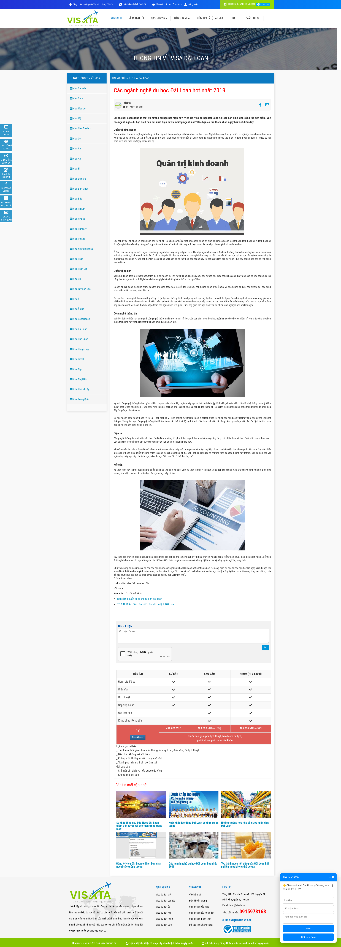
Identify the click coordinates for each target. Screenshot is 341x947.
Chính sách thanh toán (200, 918)
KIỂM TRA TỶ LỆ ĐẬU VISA (210, 18)
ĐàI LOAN (144, 78)
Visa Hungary (79, 228)
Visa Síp (76, 279)
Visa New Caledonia (82, 249)
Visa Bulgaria (79, 178)
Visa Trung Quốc (81, 399)
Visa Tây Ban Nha (81, 288)
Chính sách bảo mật (199, 906)
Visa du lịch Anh (164, 912)
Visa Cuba (77, 98)
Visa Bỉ (76, 168)
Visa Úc (76, 138)
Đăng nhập (193, 4)
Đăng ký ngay (138, 737)
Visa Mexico (79, 108)
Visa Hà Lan (78, 208)
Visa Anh (77, 148)
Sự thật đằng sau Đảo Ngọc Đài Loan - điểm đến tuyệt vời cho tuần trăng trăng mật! (139, 826)
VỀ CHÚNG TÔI (136, 18)
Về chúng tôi (195, 894)
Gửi (265, 647)
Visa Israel (78, 359)
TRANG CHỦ (115, 18)
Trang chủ (119, 78)
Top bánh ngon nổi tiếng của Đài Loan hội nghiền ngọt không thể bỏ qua (245, 865)
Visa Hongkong (80, 349)
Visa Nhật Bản (79, 379)
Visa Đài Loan (79, 329)
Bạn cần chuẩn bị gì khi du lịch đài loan (139, 599)
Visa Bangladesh (81, 319)
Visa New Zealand (81, 128)
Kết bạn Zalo (308, 937)
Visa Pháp (77, 258)
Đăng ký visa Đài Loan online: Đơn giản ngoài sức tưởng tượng (138, 865)
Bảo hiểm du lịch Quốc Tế (134, 4)
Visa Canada (79, 88)
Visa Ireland (78, 238)
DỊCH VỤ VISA (158, 18)
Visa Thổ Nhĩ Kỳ (80, 389)
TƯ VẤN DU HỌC (251, 18)
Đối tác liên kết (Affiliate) (201, 924)
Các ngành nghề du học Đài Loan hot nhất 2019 (193, 865)
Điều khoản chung (198, 900)
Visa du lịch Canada (165, 900)
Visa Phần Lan (79, 268)
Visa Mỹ (76, 118)
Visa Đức (77, 198)
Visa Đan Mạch (80, 188)
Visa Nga (77, 369)
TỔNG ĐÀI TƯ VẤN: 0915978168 (241, 4)
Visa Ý (75, 299)
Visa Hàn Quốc (80, 339)
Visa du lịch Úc (163, 906)
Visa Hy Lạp (78, 218)
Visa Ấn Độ (78, 309)
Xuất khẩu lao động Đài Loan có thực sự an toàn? (193, 824)
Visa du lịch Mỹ (163, 894)
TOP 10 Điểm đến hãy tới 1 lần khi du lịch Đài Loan (146, 604)
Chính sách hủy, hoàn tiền (201, 912)
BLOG (233, 18)
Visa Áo (76, 158)
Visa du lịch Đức (164, 924)
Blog (132, 78)
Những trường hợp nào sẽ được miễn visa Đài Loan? (245, 824)
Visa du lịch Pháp (164, 918)
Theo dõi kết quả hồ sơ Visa (169, 4)
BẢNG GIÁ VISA (182, 18)
